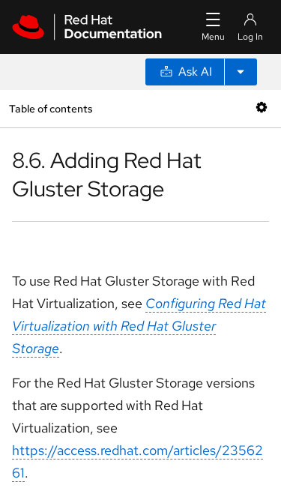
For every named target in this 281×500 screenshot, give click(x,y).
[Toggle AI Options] (240, 71)
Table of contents (50, 108)
